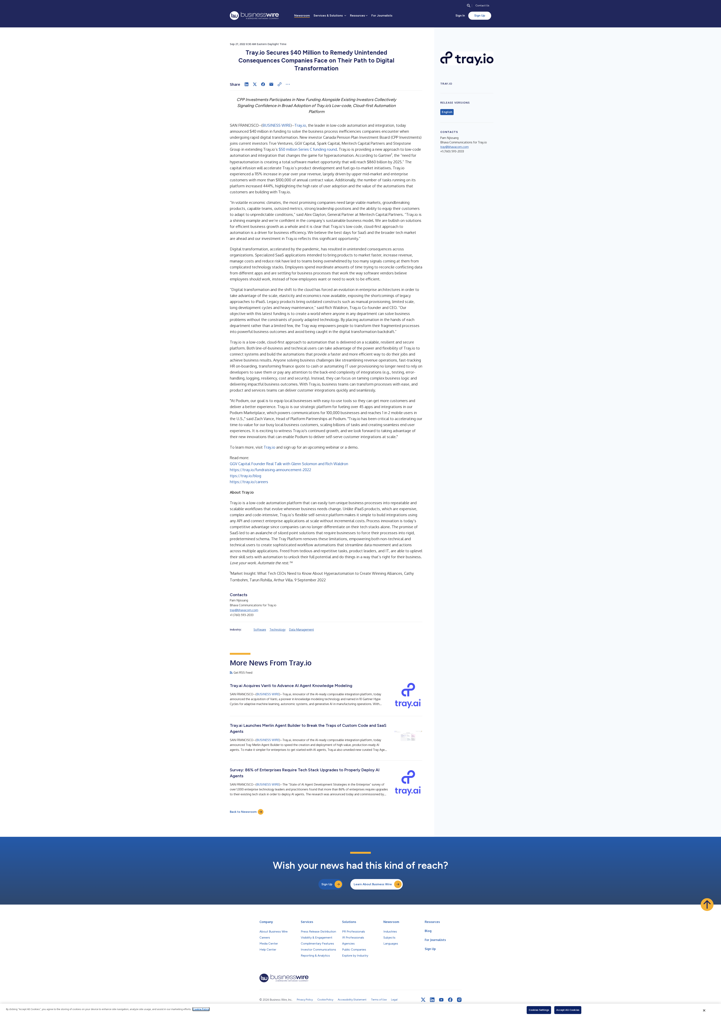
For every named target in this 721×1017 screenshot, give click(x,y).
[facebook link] (450, 999)
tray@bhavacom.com (244, 610)
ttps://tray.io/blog (245, 475)
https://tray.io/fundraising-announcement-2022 (270, 469)
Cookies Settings (539, 1009)
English (447, 112)
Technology (277, 629)
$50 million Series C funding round (308, 149)
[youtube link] (441, 1000)
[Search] (468, 5)
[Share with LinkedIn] (247, 84)
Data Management (301, 629)
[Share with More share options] (288, 84)
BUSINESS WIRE (276, 125)
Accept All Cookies (567, 1009)
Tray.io (300, 125)
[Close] (704, 1010)
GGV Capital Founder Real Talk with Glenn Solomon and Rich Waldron (289, 463)
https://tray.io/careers (249, 481)
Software (259, 629)
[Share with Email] (271, 84)
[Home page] (254, 15)
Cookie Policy (201, 1009)
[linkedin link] (432, 999)
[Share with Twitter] (255, 84)
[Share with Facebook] (263, 84)
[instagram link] (459, 999)
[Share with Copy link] (280, 84)
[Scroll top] (707, 904)
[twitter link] (423, 1000)
